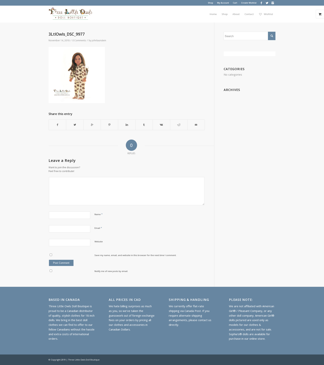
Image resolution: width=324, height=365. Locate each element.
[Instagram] (272, 3)
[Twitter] (267, 3)
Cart (235, 2)
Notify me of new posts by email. (111, 271)
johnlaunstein (99, 40)
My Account (223, 2)
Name (98, 214)
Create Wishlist (248, 2)
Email (98, 228)
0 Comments (79, 40)
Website (98, 241)
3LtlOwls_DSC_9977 (67, 34)
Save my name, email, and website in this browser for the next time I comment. (135, 255)
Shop (210, 2)
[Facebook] (261, 3)
